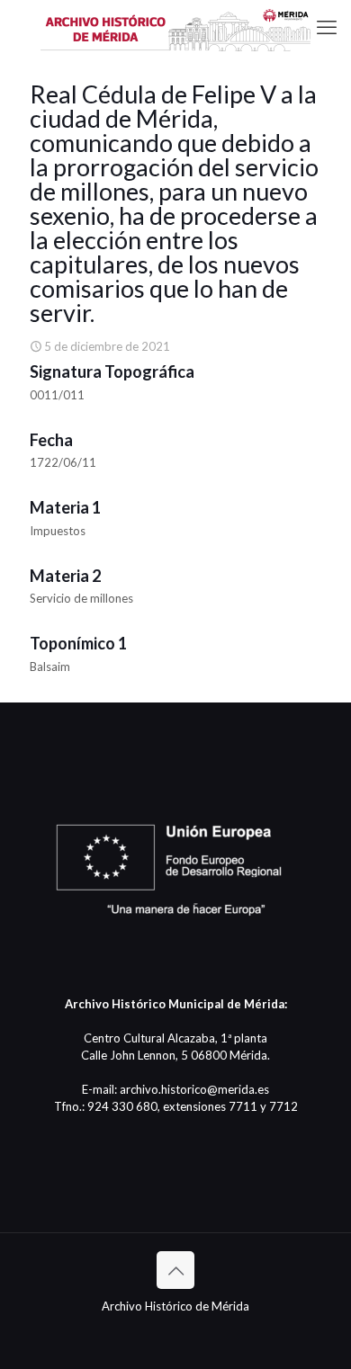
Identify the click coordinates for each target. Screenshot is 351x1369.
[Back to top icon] (175, 1270)
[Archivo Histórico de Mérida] (175, 26)
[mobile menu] (326, 27)
